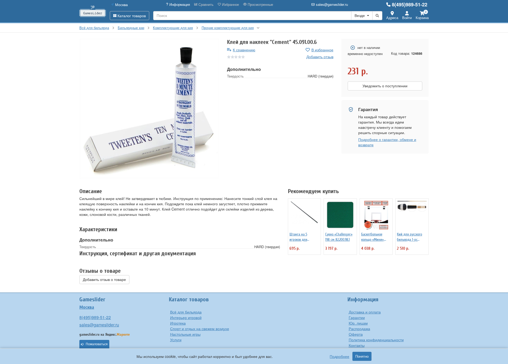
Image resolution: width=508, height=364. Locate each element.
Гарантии (357, 317)
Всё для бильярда (186, 312)
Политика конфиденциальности (376, 339)
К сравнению (244, 49)
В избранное (322, 49)
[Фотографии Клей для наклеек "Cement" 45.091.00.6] (149, 109)
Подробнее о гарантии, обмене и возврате (387, 142)
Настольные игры (185, 334)
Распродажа (359, 328)
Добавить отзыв (319, 56)
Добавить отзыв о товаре (104, 279)
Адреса (392, 17)
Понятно (362, 356)
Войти (407, 17)
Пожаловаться (97, 344)
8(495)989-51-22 (409, 4)
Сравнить (205, 4)
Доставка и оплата (365, 312)
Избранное (230, 4)
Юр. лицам (358, 323)
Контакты (357, 345)
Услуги (176, 339)
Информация (179, 4)
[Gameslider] (92, 11)
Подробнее (339, 356)
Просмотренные (260, 4)
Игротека (178, 323)
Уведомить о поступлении (384, 86)
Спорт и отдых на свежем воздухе (199, 328)
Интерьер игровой (186, 317)
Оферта (356, 334)
